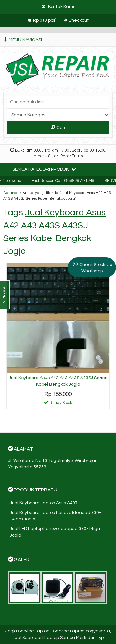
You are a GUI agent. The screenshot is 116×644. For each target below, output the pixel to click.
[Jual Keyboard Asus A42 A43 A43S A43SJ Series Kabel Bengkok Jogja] (58, 317)
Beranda (11, 193)
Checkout (78, 20)
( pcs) (45, 20)
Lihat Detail (60, 404)
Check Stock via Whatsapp (95, 267)
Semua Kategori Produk (41, 169)
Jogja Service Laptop (27, 631)
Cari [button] (60, 128)
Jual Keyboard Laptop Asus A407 (44, 503)
